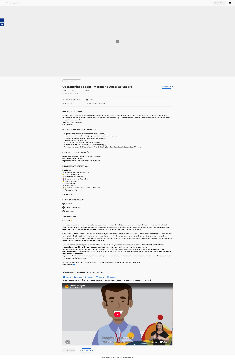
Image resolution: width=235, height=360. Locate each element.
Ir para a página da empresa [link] (15, 3)
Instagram (101, 277)
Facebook (90, 277)
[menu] (230, 3)
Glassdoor (113, 277)
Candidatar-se (219, 3)
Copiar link (167, 86)
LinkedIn (79, 277)
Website (68, 277)
